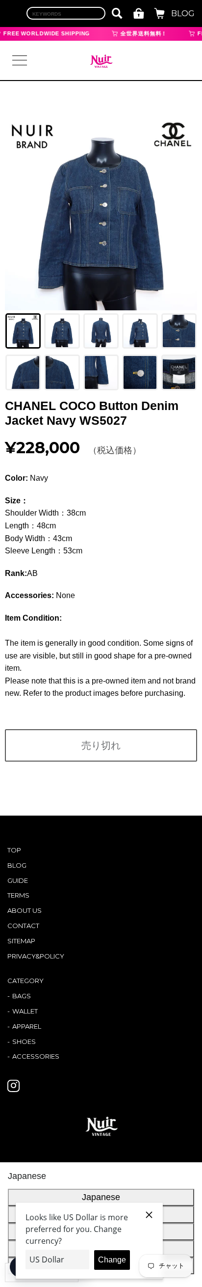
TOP (14, 850)
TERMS (18, 895)
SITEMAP (21, 941)
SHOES (24, 1041)
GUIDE (17, 880)
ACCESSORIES (35, 1056)
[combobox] (65, 13)
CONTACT (23, 926)
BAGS (21, 996)
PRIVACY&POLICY (35, 956)
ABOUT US (24, 910)
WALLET (25, 1011)
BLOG (183, 13)
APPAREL (26, 1026)
